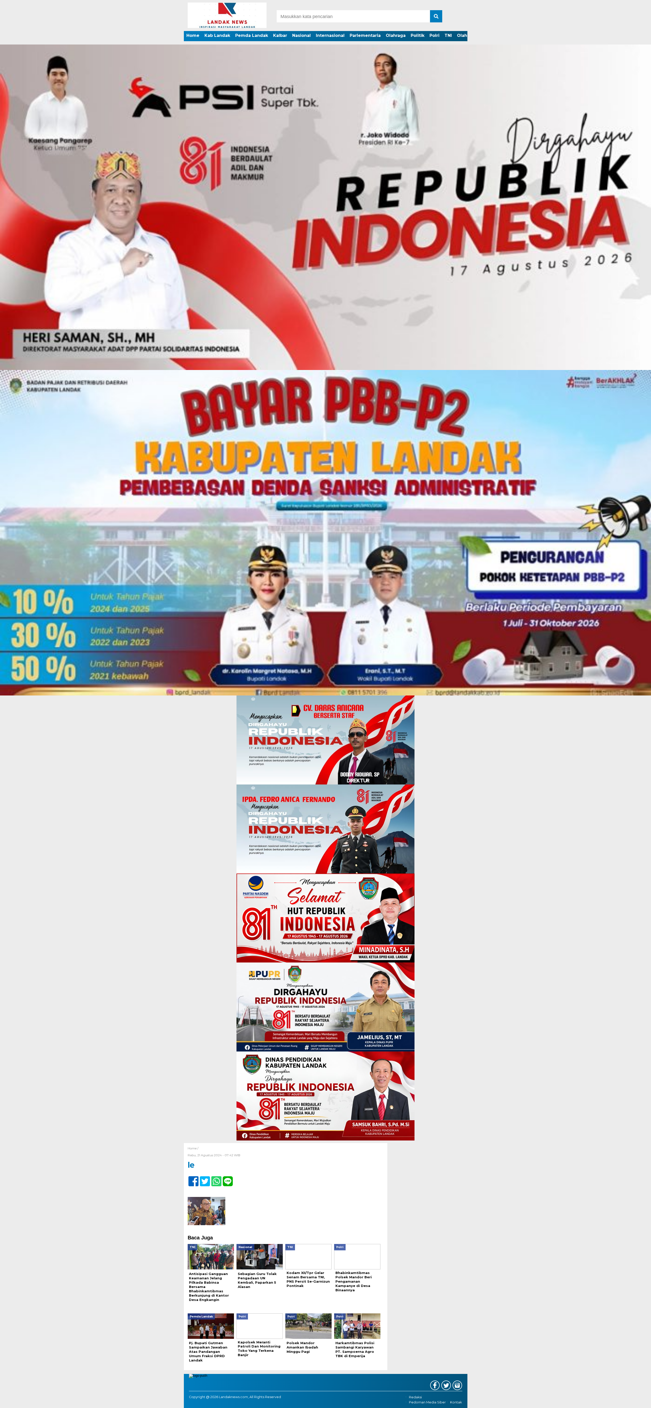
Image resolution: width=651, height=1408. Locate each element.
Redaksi (415, 1397)
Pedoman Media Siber (427, 1402)
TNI (448, 35)
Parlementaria (365, 35)
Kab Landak (217, 35)
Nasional (301, 35)
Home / (193, 1148)
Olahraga (396, 35)
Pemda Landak (251, 35)
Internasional (330, 35)
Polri (434, 35)
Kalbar (280, 35)
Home (192, 35)
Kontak (456, 1402)
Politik (417, 35)
